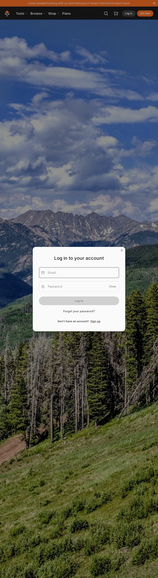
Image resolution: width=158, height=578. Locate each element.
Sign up (95, 321)
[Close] (122, 250)
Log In (79, 301)
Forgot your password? (79, 311)
